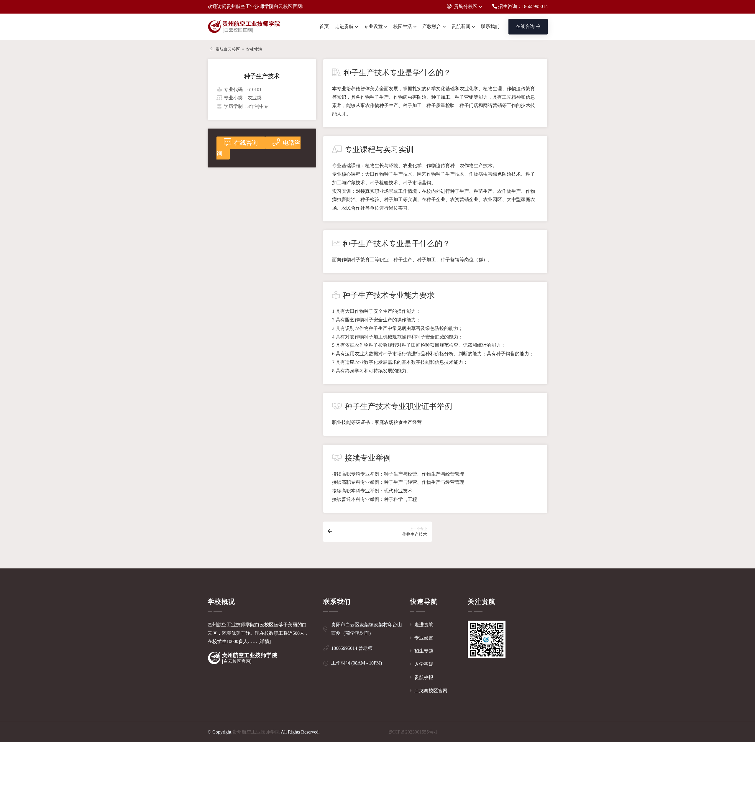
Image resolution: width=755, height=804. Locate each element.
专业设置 (373, 26)
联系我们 (490, 26)
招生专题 (423, 650)
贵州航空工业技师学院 (256, 731)
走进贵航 (344, 26)
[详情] (264, 641)
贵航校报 (423, 677)
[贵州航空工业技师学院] (244, 26)
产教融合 (431, 26)
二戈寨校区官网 (430, 690)
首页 (324, 26)
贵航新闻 (461, 26)
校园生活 (402, 26)
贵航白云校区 (227, 49)
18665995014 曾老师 (351, 648)
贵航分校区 (465, 6)
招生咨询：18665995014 (522, 6)
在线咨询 (525, 26)
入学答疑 (423, 664)
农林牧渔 (254, 49)
